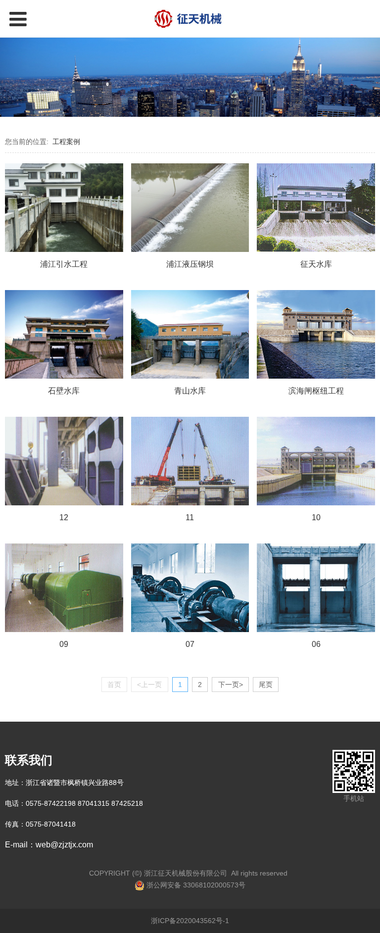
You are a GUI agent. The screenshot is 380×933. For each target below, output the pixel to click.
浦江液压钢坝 (190, 263)
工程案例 (66, 142)
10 (316, 517)
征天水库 (316, 263)
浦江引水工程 (64, 263)
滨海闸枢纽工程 (316, 390)
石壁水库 (64, 390)
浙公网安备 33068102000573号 (194, 885)
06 (316, 643)
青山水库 (190, 390)
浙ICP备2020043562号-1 (190, 921)
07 (190, 643)
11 (190, 517)
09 (63, 643)
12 (63, 517)
